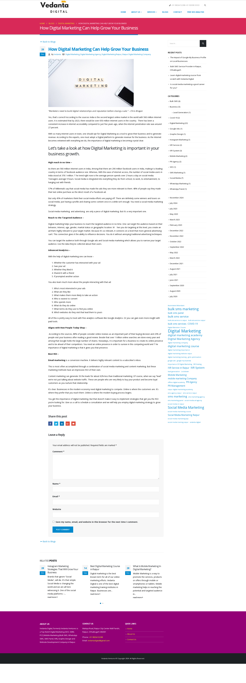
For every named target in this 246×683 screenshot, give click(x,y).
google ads (172, 361)
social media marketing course (179, 412)
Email (73, 424)
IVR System (174, 150)
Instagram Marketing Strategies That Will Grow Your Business (63, 569)
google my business (184, 361)
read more (52, 597)
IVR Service (174, 145)
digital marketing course (183, 346)
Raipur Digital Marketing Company (136, 54)
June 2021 (174, 280)
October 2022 (175, 241)
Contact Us (131, 639)
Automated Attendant (176, 306)
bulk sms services (177, 323)
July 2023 (173, 208)
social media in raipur (176, 404)
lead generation (174, 371)
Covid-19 (173, 117)
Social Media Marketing (186, 407)
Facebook (50, 424)
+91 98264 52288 (178, 5)
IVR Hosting (197, 364)
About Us (135, 12)
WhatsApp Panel (177, 189)
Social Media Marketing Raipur (184, 415)
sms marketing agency (196, 397)
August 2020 (175, 291)
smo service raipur (190, 393)
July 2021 (173, 274)
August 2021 (175, 269)
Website (57, 509)
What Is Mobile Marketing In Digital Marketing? (147, 567)
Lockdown (185, 371)
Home (123, 12)
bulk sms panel (176, 312)
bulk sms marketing (183, 309)
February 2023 (176, 225)
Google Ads (175, 128)
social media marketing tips (178, 419)
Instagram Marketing (179, 139)
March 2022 (175, 258)
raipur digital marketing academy (180, 389)
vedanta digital (195, 422)
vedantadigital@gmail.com (99, 640)
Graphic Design (176, 134)
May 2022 (174, 252)
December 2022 (176, 230)
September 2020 (177, 285)
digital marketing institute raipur (180, 354)
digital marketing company (178, 343)
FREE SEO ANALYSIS (195, 12)
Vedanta (57, 54)
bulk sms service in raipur (177, 320)
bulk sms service (178, 316)
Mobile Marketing (177, 156)
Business (174, 106)
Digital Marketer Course (177, 327)
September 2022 (177, 247)
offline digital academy (176, 382)
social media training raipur (178, 422)
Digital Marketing (72, 54)
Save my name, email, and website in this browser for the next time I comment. (97, 522)
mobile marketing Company (182, 378)
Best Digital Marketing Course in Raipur (105, 567)
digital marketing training (177, 357)
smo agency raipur (175, 393)
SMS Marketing (176, 172)
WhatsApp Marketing (179, 183)
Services (151, 12)
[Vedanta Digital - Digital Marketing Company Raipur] (54, 7)
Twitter (56, 424)
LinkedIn (62, 424)
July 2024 (173, 203)
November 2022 (176, 236)
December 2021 (176, 263)
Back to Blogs (49, 41)
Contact (177, 12)
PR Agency (174, 161)
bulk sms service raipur (196, 320)
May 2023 (174, 214)
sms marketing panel (175, 400)
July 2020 (173, 296)
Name (56, 483)
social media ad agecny (193, 400)
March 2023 (175, 219)
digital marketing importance (179, 350)
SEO (171, 167)
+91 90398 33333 (192, 5)
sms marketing (177, 396)
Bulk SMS (174, 101)
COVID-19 (193, 323)
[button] (100, 603)
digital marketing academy (185, 335)
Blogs (165, 12)
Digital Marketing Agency (90, 54)
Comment (58, 451)
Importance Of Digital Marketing (180, 364)
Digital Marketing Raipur (112, 54)
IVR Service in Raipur (178, 367)
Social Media (175, 178)
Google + (68, 424)
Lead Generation (180, 112)
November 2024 (176, 197)
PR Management (176, 385)
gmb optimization (194, 357)
